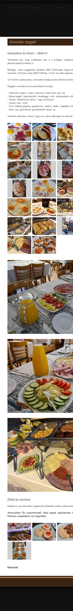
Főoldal (15, 7)
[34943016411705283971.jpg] (19, 560)
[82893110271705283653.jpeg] (44, 254)
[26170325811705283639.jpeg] (19, 254)
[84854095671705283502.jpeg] (44, 178)
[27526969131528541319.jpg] (44, 141)
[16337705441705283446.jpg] (19, 160)
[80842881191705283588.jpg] (19, 235)
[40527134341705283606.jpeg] (44, 235)
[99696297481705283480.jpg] (19, 178)
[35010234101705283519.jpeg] (19, 197)
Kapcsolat (12, 567)
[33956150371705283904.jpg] (44, 541)
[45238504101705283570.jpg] (44, 216)
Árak (48, 7)
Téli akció (32, 7)
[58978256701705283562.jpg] (19, 216)
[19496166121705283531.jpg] (44, 197)
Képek (62, 7)
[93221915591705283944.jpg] (19, 541)
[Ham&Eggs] (19, 141)
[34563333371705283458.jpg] (44, 160)
